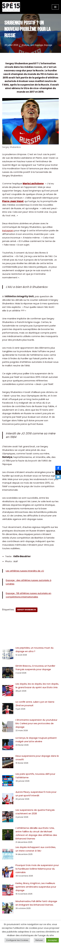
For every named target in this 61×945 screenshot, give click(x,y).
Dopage (48, 45)
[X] (58, 472)
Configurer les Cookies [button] (17, 940)
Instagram (8, 230)
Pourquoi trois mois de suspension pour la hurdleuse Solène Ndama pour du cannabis (37, 869)
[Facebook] (58, 468)
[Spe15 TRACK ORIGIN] (11, 7)
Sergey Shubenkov (26, 610)
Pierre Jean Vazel (12, 201)
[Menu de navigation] (55, 6)
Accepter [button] (52, 940)
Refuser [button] (39, 940)
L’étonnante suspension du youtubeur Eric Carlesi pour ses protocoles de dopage (36, 723)
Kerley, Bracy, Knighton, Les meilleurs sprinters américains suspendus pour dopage (36, 887)
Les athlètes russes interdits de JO (25, 570)
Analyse (25, 45)
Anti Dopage (36, 45)
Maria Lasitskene (33, 183)
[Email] (58, 477)
